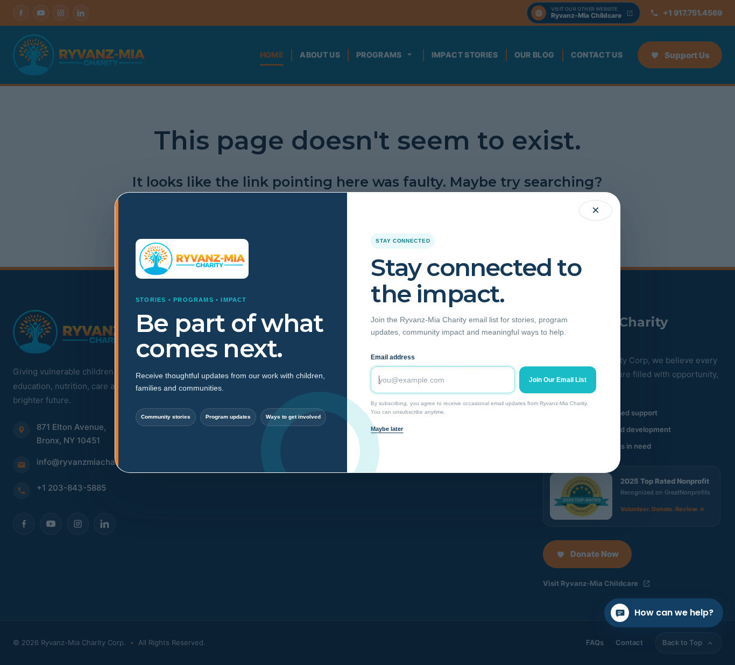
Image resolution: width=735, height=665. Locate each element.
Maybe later (387, 429)
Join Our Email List (557, 380)
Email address (393, 357)
